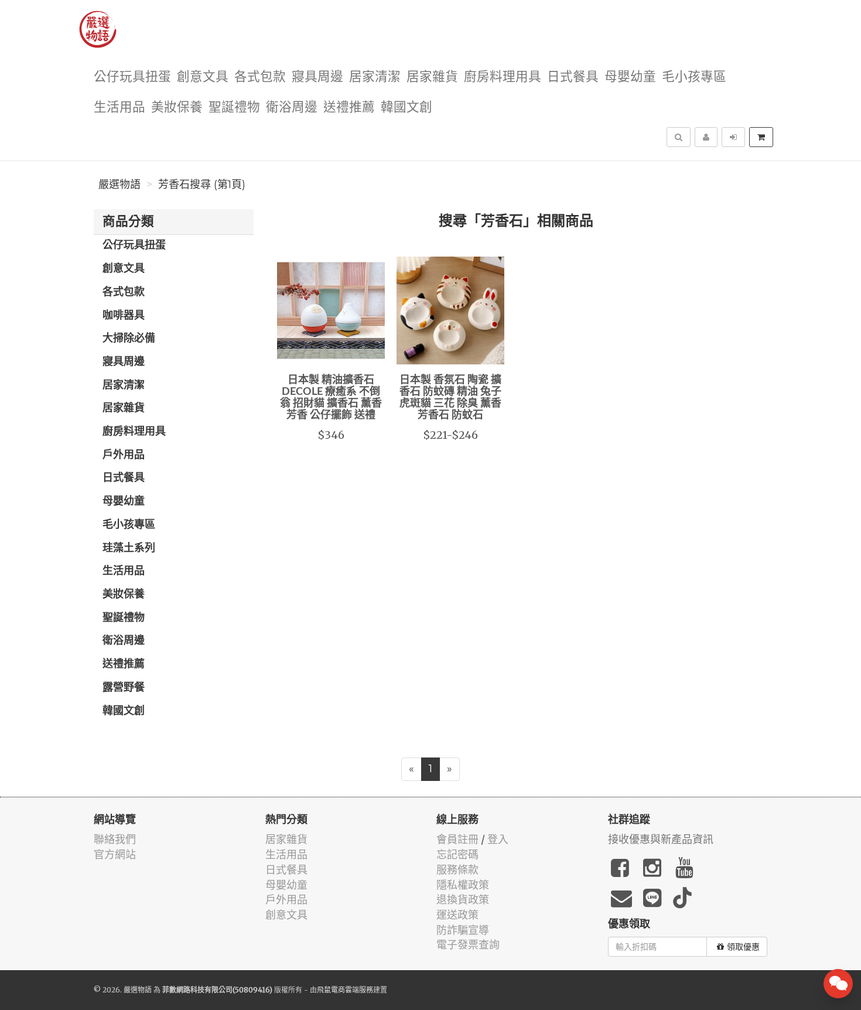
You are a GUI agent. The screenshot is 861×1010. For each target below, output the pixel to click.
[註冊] (706, 137)
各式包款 (260, 77)
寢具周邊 (317, 77)
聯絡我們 (115, 839)
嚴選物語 (119, 184)
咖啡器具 (123, 315)
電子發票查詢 (468, 944)
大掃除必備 (128, 338)
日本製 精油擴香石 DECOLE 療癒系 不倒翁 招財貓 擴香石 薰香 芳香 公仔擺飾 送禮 (331, 397)
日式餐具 (573, 77)
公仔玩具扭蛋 (132, 77)
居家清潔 (375, 77)
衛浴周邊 (291, 107)
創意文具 (202, 77)
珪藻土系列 (128, 548)
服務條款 (457, 869)
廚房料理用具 (502, 77)
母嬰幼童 (630, 77)
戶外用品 (123, 455)
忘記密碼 (457, 854)
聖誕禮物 (234, 107)
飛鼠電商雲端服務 (345, 989)
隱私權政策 (462, 885)
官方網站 (115, 854)
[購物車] (761, 137)
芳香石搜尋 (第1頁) (201, 184)
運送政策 (457, 915)
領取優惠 (743, 946)
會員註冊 (457, 839)
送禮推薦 (349, 107)
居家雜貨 (432, 77)
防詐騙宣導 (462, 930)
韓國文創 (406, 107)
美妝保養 (177, 107)
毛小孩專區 (694, 77)
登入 (497, 839)
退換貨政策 (462, 899)
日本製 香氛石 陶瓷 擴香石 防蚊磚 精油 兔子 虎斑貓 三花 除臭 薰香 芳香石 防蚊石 (450, 397)
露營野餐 (123, 688)
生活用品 (119, 107)
